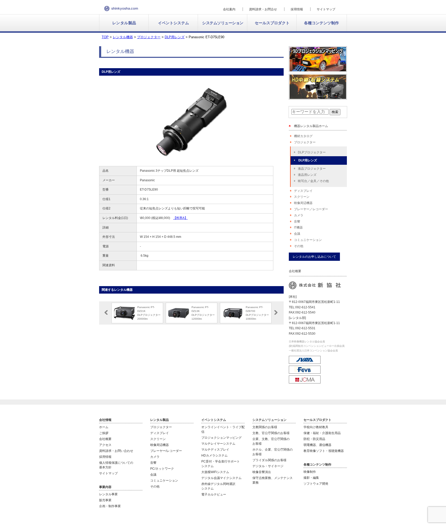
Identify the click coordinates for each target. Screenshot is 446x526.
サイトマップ (326, 9)
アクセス (105, 445)
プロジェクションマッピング (221, 437)
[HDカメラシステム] (318, 97)
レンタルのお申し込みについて (314, 256)
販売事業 (105, 500)
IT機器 (298, 227)
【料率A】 (180, 218)
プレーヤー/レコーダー (166, 451)
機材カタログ (303, 136)
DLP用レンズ (307, 160)
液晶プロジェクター (312, 168)
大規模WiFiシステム (215, 472)
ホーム (103, 427)
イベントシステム (173, 23)
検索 (335, 112)
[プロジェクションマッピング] (318, 70)
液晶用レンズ (307, 175)
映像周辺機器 (303, 203)
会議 (297, 233)
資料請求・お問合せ (263, 9)
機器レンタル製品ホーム (311, 126)
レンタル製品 (124, 23)
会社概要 (105, 439)
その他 (298, 246)
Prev (106, 312)
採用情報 (297, 9)
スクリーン (301, 197)
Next (275, 312)
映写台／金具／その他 (313, 181)
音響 (297, 221)
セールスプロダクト (272, 23)
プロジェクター (305, 142)
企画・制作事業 (110, 506)
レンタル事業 (108, 494)
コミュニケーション (308, 240)
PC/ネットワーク (162, 468)
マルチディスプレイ (215, 449)
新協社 (121, 8)
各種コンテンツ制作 (321, 23)
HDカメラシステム (214, 455)
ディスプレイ (303, 191)
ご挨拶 (103, 433)
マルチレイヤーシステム (218, 443)
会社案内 (229, 9)
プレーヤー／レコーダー (311, 209)
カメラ (298, 215)
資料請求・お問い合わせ (116, 451)
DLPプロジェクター (312, 152)
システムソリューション (222, 23)
